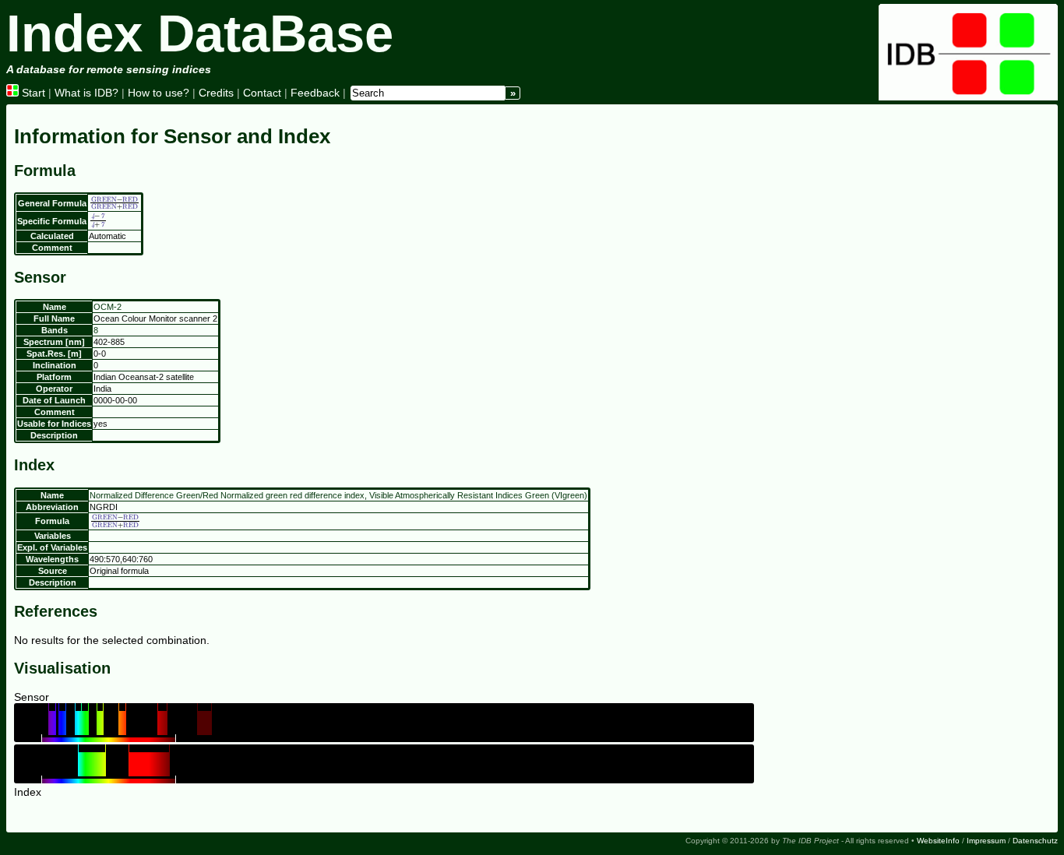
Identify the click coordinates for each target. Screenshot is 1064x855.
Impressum (986, 840)
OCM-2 (107, 306)
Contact (262, 92)
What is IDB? (86, 92)
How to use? (158, 92)
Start (32, 92)
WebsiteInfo (938, 840)
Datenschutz (1035, 840)
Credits (216, 92)
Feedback (315, 92)
